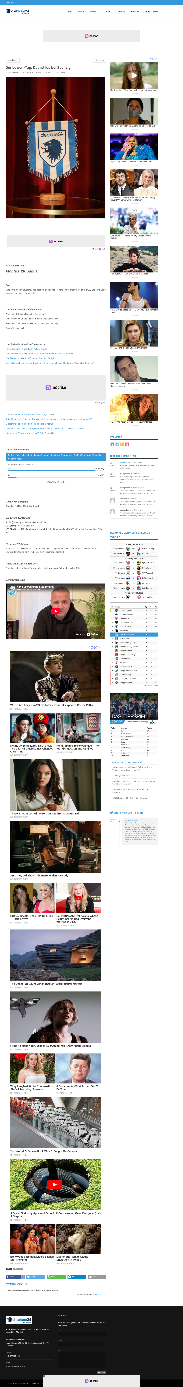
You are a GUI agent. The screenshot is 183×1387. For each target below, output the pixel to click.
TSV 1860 (17, 1269)
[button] (15, 1277)
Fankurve (120, 12)
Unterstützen (151, 12)
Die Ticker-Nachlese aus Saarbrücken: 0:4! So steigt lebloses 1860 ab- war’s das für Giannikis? (50, 363)
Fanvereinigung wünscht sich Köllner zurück (26, 349)
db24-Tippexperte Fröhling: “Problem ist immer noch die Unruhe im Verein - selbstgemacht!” (49, 419)
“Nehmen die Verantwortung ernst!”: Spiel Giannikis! (30, 433)
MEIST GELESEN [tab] (117, 762)
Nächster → (99, 60)
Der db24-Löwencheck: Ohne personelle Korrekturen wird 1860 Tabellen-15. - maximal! (46, 428)
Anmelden (10, 2)
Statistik (105, 12)
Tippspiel (134, 12)
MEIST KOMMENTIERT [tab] (135, 762)
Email (60, 1340)
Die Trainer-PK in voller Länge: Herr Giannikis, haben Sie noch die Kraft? (39, 354)
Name (60, 1330)
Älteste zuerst (99, 1294)
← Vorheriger (13, 60)
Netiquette (35, 1383)
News (70, 12)
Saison (81, 12)
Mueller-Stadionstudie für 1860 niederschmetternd (29, 424)
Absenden (101, 1372)
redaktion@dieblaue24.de (15, 1366)
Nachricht (62, 1350)
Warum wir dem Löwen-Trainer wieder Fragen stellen (30, 414)
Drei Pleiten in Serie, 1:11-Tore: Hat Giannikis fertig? (30, 358)
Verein (93, 12)
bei (138, 465)
